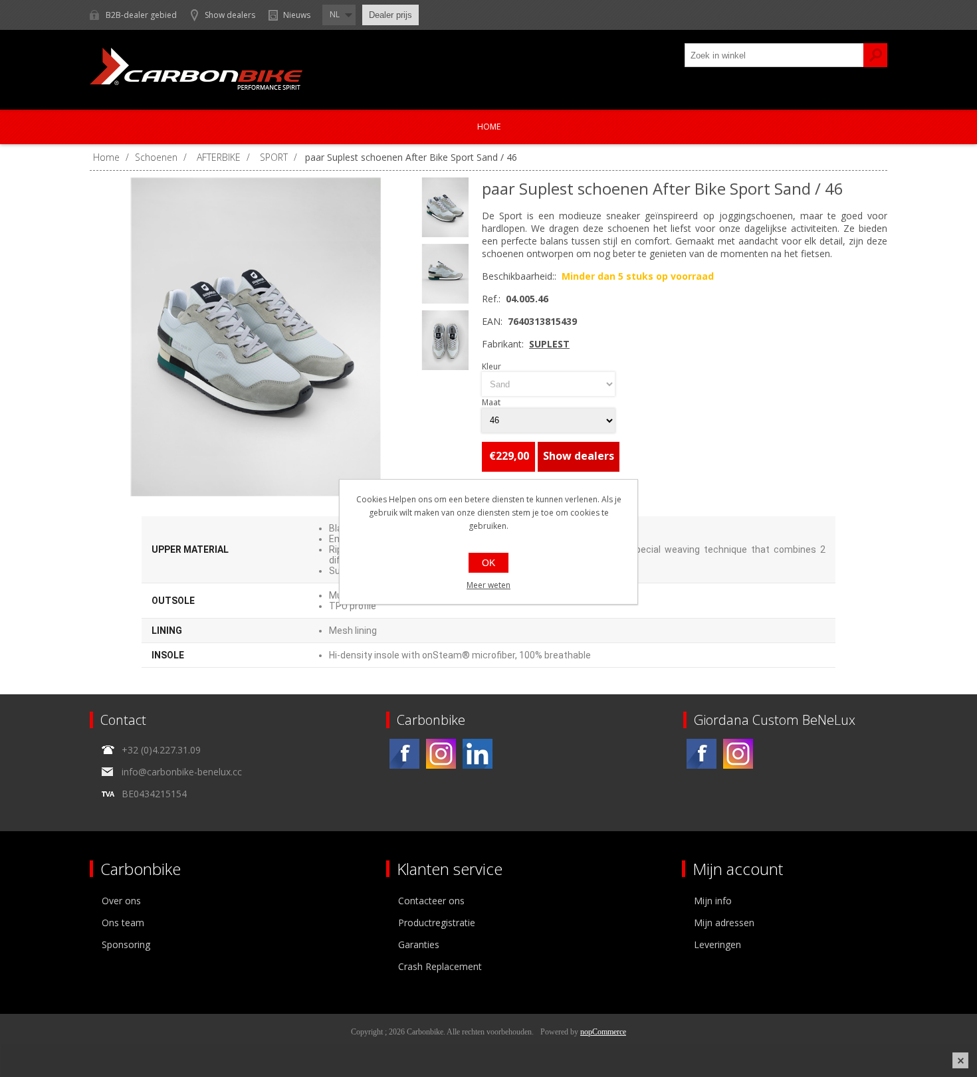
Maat (491, 403)
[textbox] (774, 55)
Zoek (875, 55)
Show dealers (230, 15)
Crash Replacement (440, 966)
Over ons (121, 900)
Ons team (123, 922)
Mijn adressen (724, 922)
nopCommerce (603, 1031)
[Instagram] (441, 754)
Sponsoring (126, 944)
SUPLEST (549, 344)
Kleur (491, 366)
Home (488, 126)
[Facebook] (404, 754)
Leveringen (717, 944)
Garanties (418, 944)
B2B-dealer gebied (141, 15)
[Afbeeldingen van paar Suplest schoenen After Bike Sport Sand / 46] (256, 336)
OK (488, 562)
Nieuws (296, 15)
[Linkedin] (477, 754)
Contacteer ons (431, 900)
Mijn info (713, 900)
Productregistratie (436, 922)
